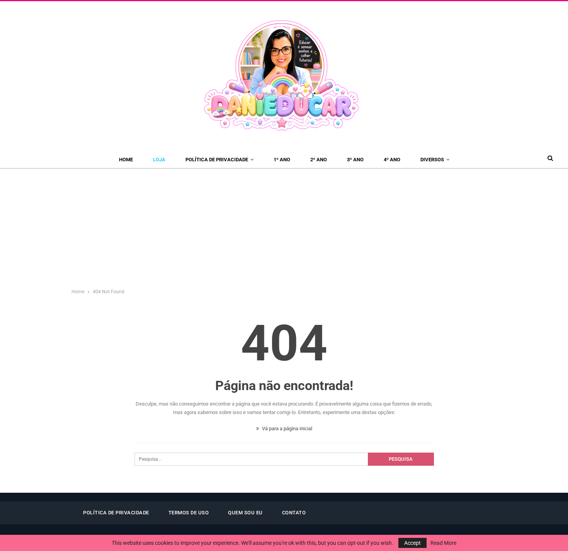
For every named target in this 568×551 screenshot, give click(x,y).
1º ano (282, 159)
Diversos (432, 159)
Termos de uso (188, 513)
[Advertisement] (284, 227)
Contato (294, 513)
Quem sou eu (245, 513)
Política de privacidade (216, 159)
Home (126, 159)
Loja (159, 159)
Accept (412, 543)
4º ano (392, 159)
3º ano (355, 159)
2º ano (318, 159)
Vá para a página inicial (286, 428)
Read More (443, 543)
